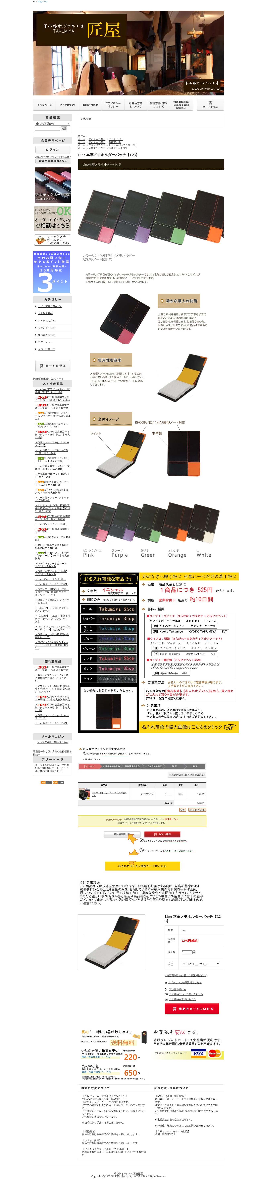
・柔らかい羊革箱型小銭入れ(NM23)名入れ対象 (51, 491)
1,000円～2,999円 (118, 148)
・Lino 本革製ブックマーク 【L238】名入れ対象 (51, 483)
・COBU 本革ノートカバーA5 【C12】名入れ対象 (51, 565)
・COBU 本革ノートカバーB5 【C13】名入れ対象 (51, 573)
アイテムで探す (46, 320)
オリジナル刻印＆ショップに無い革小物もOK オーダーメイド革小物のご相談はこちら (52, 768)
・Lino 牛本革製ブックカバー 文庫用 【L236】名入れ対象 (52, 468)
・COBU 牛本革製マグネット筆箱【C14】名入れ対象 (52, 406)
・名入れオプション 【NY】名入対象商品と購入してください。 (51, 678)
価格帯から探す (46, 334)
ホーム (81, 135)
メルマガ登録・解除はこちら (52, 742)
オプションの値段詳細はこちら (185, 982)
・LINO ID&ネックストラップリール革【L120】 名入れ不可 (52, 628)
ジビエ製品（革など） (50, 306)
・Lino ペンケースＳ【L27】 (50, 579)
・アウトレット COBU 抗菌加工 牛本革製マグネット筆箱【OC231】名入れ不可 (52, 508)
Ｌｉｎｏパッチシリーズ (122, 145)
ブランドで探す (46, 327)
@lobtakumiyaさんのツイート (48, 378)
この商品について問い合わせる (186, 994)
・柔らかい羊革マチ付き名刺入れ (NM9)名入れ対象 (52, 546)
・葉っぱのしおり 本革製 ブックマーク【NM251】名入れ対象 (52, 555)
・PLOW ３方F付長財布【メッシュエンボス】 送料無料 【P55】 (51, 645)
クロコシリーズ (46, 349)
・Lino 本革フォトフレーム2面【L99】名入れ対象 (51, 452)
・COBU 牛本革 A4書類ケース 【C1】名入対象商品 (52, 518)
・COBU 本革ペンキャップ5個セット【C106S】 (51, 425)
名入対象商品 (45, 313)
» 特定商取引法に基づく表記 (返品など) (186, 975)
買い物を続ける (177, 989)
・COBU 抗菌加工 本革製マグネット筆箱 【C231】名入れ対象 (52, 434)
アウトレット (45, 342)
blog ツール (43, 1)
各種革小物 (115, 142)
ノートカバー (116, 139)
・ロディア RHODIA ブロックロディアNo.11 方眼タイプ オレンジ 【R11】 (52, 592)
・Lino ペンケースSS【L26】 (50, 524)
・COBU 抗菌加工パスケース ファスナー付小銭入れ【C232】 (52, 416)
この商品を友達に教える (182, 999)
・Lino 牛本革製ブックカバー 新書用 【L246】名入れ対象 (52, 391)
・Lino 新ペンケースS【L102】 (51, 584)
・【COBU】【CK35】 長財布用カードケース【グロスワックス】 (52, 618)
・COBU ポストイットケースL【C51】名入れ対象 (51, 460)
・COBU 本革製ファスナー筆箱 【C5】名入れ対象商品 (52, 399)
